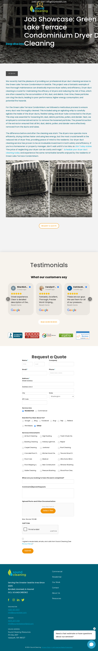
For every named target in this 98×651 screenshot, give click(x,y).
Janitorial (45, 447)
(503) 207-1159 (14, 621)
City (23, 393)
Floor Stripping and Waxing (31, 465)
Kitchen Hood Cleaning (49, 453)
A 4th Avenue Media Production (61, 647)
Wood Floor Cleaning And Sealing (67, 470)
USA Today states (83, 146)
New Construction (48, 465)
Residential (29, 411)
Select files (48, 510)
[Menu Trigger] (90, 6)
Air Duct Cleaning (30, 436)
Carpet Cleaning (30, 447)
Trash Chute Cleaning (67, 436)
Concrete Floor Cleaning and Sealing (31, 453)
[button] (8, 299)
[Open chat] (91, 644)
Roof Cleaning (65, 447)
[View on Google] (13, 288)
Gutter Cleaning (30, 470)
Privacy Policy (27, 544)
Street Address (27, 380)
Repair (62, 442)
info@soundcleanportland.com (21, 624)
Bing (36, 421)
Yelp (61, 421)
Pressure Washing (48, 470)
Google (27, 421)
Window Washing (66, 465)
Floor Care (28, 459)
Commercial (42, 411)
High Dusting (47, 436)
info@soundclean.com (17, 613)
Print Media (29, 426)
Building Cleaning (31, 442)
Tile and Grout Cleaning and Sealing (67, 453)
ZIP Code (25, 399)
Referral (70, 421)
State (51, 393)
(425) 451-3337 (14, 610)
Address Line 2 (27, 387)
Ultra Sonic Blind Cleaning (67, 459)
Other (39, 426)
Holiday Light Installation (49, 442)
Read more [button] (16, 305)
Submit (27, 550)
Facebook (45, 421)
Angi (54, 421)
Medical (45, 459)
